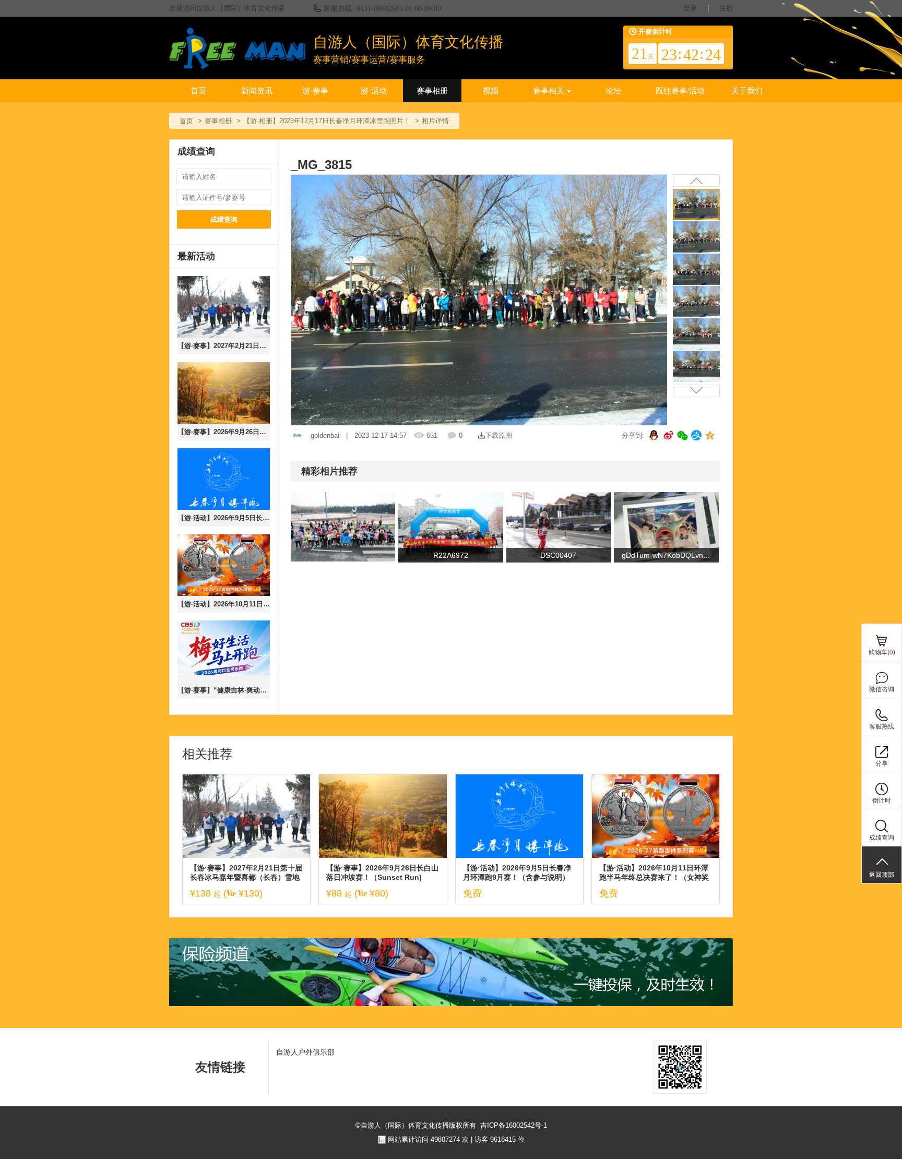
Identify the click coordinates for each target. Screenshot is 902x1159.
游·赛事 (315, 91)
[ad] (451, 1004)
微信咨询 (881, 689)
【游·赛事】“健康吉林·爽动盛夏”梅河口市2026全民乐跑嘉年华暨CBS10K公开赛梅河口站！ (223, 690)
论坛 (613, 91)
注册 (726, 8)
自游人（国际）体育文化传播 (408, 42)
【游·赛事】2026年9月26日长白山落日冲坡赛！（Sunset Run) (223, 432)
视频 (491, 91)
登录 (690, 8)
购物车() (882, 652)
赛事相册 (432, 91)
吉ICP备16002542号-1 (513, 1125)
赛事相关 (548, 91)
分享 (881, 763)
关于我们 (747, 91)
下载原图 (498, 435)
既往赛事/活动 (680, 91)
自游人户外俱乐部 (305, 1052)
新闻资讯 (256, 91)
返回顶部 (881, 874)
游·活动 (374, 91)
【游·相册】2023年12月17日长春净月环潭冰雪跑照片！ (326, 121)
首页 (198, 91)
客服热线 (881, 726)
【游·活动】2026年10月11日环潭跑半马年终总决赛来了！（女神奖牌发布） (223, 604)
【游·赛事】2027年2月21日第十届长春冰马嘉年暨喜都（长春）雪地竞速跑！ (223, 346)
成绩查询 (224, 219)
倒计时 (881, 800)
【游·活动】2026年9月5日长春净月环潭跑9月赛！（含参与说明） (223, 518)
